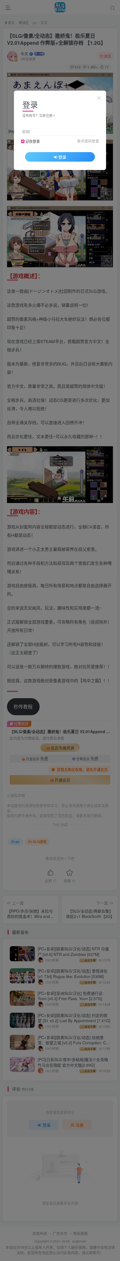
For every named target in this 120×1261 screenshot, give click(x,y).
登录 (62, 157)
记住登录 (32, 141)
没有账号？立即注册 (37, 115)
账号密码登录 (88, 140)
